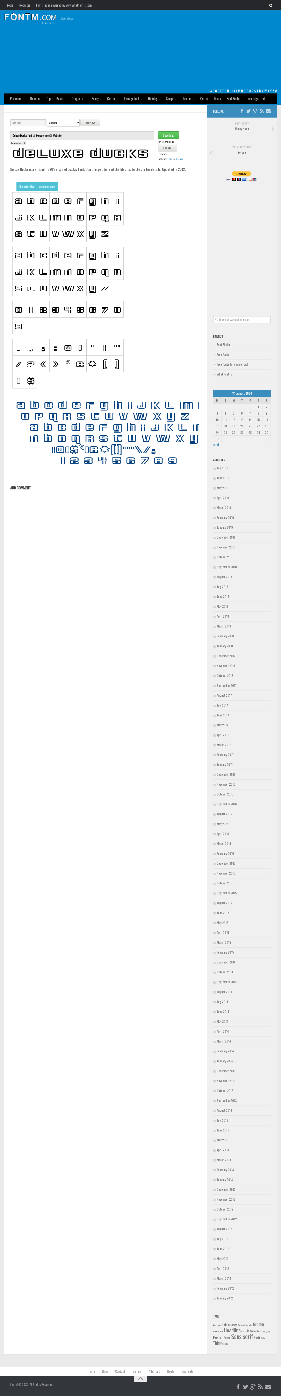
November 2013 (226, 1080)
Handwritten (218, 1331)
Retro (227, 1337)
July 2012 (222, 1238)
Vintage (224, 1343)
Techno (186, 98)
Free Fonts (223, 354)
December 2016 (226, 774)
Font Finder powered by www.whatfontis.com (64, 5)
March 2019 (224, 507)
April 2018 (223, 616)
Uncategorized (255, 98)
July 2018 (222, 586)
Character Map (27, 186)
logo (250, 1330)
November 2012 (226, 1199)
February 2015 (225, 952)
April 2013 (223, 1150)
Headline (232, 1330)
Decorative (248, 1325)
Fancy (95, 98)
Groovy (179, 159)
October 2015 (225, 883)
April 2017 (223, 734)
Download (168, 135)
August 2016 (224, 814)
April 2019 (223, 497)
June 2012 (223, 1248)
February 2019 (225, 517)
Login (10, 5)
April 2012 (223, 1268)
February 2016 (225, 853)
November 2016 (226, 784)
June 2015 (223, 912)
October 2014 (225, 972)
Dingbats (77, 98)
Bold (225, 1324)
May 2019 (222, 487)
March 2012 (224, 1278)
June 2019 (223, 478)
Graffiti (258, 1324)
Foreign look (131, 98)
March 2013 (224, 1159)
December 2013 (226, 1070)
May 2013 (222, 1140)
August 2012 (224, 1229)
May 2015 (222, 922)
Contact (120, 1371)
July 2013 (222, 1120)
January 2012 (225, 1298)
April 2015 (223, 932)
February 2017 (225, 754)
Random (35, 98)
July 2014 (222, 1001)
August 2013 (224, 1110)
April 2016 (223, 833)
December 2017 (226, 655)
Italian (243, 1331)
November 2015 (226, 873)
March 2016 (224, 843)
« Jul (216, 444)
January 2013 (225, 1179)
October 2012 (225, 1209)
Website (57, 135)
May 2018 (222, 606)
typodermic (42, 135)
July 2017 (222, 705)
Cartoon (241, 1325)
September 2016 (227, 804)
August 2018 (224, 576)
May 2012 (222, 1258)
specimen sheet (47, 186)
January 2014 (225, 1061)
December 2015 (226, 863)
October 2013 (225, 1090)
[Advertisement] (140, 57)
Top (48, 98)
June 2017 (223, 715)
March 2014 (224, 1041)
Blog (105, 1371)
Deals (217, 98)
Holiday (152, 98)
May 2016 (222, 823)
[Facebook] (241, 111)
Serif (257, 1337)
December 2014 (226, 962)
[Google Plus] (255, 111)
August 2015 (224, 902)
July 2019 (222, 468)
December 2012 (226, 1189)
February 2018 (225, 636)
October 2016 (225, 794)
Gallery (136, 1371)
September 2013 (227, 1100)
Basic (59, 98)
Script (170, 98)
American (217, 1325)
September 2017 (227, 685)
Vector (204, 98)
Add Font (154, 1371)
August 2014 (224, 991)
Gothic (111, 98)
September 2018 (227, 566)
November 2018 (226, 547)
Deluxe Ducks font (23, 135)
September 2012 (227, 1219)
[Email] (268, 111)
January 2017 (225, 764)
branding (232, 1325)
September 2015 (227, 893)
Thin (216, 1343)
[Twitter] (248, 111)
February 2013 (225, 1169)
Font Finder (234, 98)
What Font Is (224, 374)
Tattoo (263, 1338)
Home (91, 1371)
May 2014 (222, 1021)
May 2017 (222, 725)
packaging (266, 1331)
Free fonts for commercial (232, 364)
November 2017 (226, 665)
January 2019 (225, 527)
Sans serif (242, 1336)
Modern (257, 1331)
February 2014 (225, 1051)
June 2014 (223, 1011)
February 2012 (225, 1288)
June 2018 (223, 596)
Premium (16, 98)
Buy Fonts (188, 1371)
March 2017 (224, 744)
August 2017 (224, 695)
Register (24, 5)
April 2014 (223, 1031)
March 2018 (224, 626)
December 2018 (226, 537)
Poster (218, 1337)
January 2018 (225, 646)
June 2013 (223, 1130)
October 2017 (225, 675)
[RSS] (261, 111)
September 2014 (227, 982)
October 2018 (225, 557)
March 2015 (224, 942)
